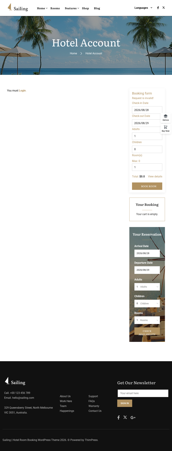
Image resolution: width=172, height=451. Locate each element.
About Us (65, 396)
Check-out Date (141, 116)
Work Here (66, 401)
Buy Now (165, 131)
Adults (136, 129)
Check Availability (147, 332)
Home (73, 53)
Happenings (67, 410)
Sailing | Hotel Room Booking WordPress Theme (31, 440)
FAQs (92, 401)
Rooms (138, 313)
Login (22, 90)
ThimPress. (91, 440)
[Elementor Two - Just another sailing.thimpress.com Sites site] (18, 8)
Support (93, 396)
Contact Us (95, 410)
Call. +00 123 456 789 (17, 392)
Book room (148, 186)
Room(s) (137, 155)
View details (155, 176)
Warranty (94, 406)
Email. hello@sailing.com (19, 397)
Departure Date (143, 262)
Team (63, 406)
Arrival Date (141, 246)
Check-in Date (140, 103)
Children (137, 142)
